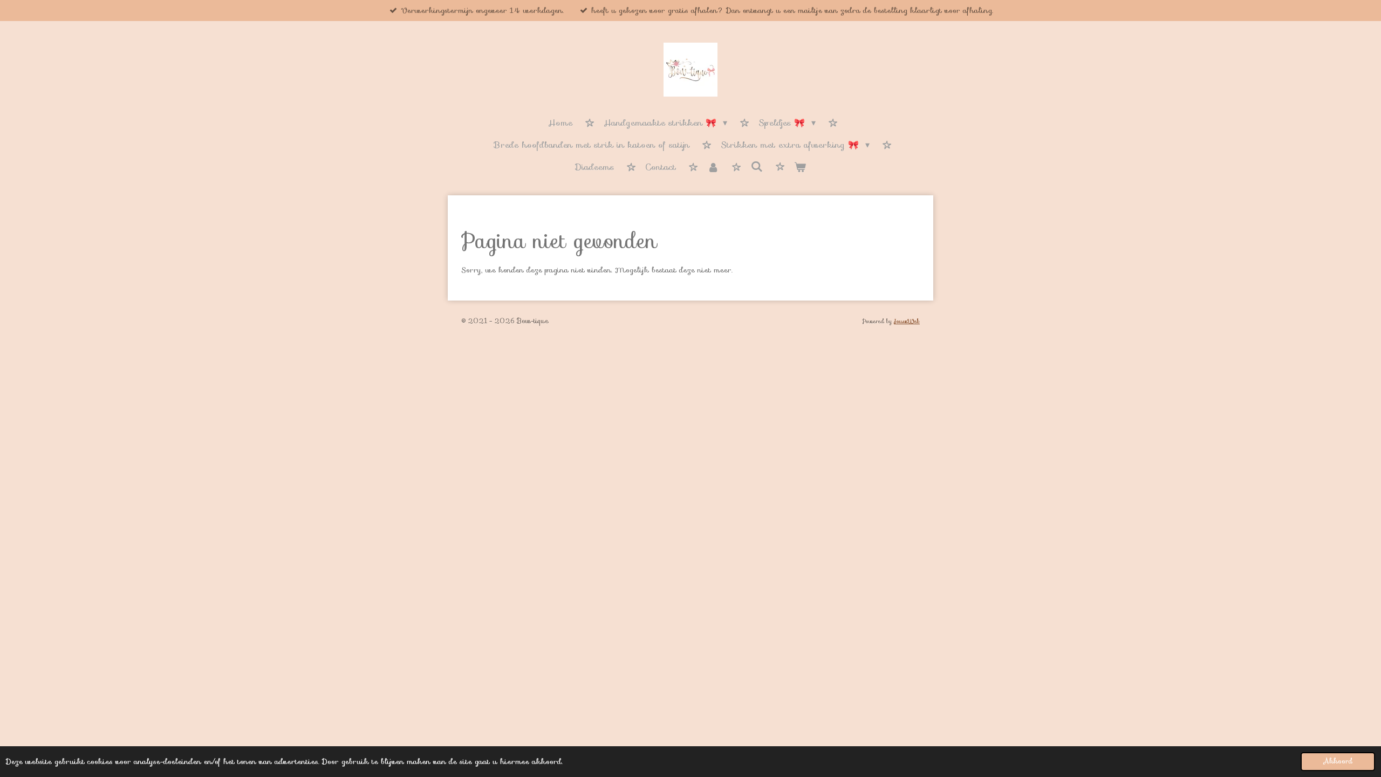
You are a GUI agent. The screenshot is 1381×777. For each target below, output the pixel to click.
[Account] (713, 168)
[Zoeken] (756, 167)
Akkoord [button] (1337, 761)
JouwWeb (907, 321)
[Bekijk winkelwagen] (800, 168)
